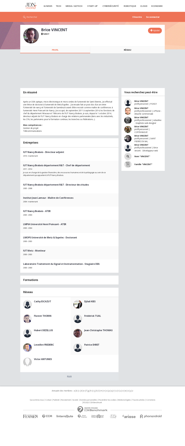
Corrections (150, 400)
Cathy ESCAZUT (42, 301)
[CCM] (47, 416)
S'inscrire (137, 16)
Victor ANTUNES (43, 359)
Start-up (92, 5)
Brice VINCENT (141, 101)
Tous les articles (138, 400)
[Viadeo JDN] (113, 416)
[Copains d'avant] (97, 416)
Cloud (143, 5)
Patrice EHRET (92, 344)
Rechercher (31, 16)
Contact (48, 400)
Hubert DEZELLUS (43, 330)
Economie (157, 5)
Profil (55, 49)
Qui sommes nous (37, 400)
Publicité (56, 400)
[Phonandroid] (151, 416)
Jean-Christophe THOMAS (98, 330)
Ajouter (156, 30)
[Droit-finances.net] (82, 416)
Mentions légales (124, 400)
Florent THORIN (42, 315)
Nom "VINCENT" (142, 156)
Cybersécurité (110, 5)
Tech (58, 5)
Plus (69, 376)
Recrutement (66, 400)
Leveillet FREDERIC (44, 344)
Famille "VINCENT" (143, 164)
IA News (48, 5)
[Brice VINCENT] (31, 36)
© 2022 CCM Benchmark (92, 403)
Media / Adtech (74, 5)
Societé (75, 400)
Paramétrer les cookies (107, 400)
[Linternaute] (65, 416)
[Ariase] (129, 416)
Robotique (130, 5)
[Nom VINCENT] (128, 156)
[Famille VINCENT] (128, 164)
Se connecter (153, 16)
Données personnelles (88, 400)
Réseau (127, 49)
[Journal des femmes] (30, 416)
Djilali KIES (90, 301)
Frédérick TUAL (92, 315)
